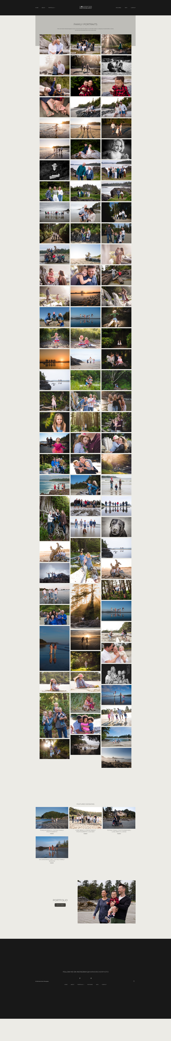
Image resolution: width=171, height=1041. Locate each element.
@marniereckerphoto (98, 972)
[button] (134, 981)
